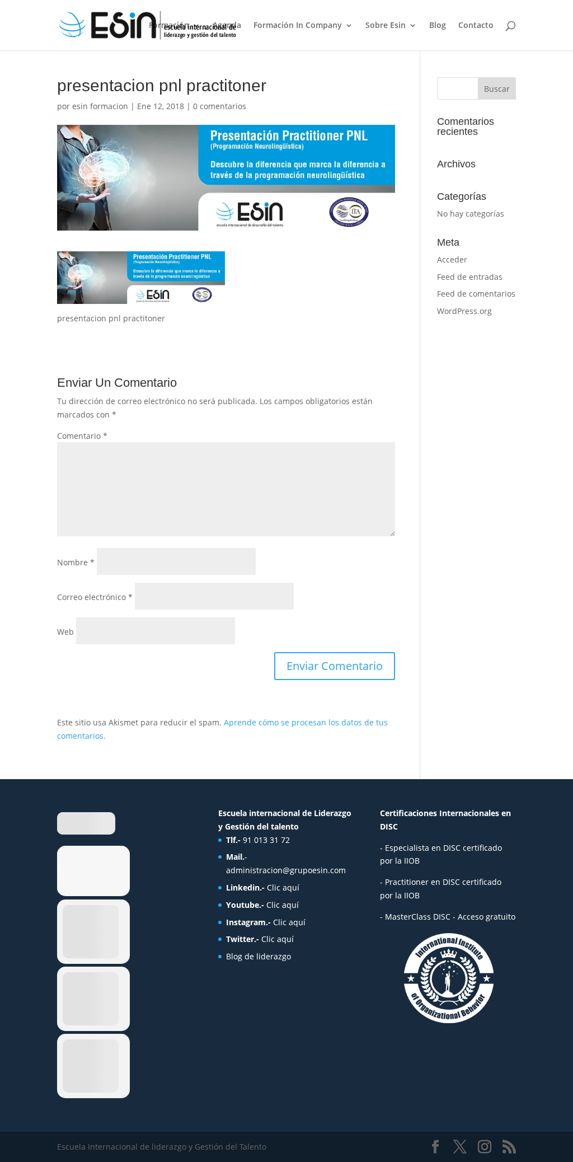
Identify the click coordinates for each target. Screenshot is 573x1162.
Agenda (227, 25)
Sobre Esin (385, 25)
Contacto (476, 25)
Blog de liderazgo (258, 956)
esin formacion (100, 106)
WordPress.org (464, 311)
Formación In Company (297, 25)
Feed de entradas (469, 276)
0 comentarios (219, 106)
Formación (169, 25)
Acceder (452, 259)
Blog (437, 25)
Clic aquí (283, 887)
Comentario (82, 435)
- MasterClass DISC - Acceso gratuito (447, 916)
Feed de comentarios (476, 293)
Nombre (76, 562)
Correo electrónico (95, 597)
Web (65, 631)
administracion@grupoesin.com (286, 870)
